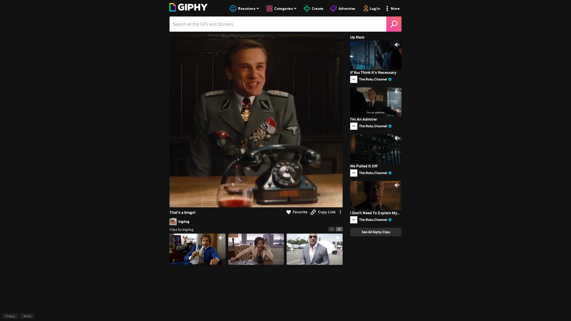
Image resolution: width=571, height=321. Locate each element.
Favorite (300, 212)
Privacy (10, 316)
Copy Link (326, 212)
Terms (27, 316)
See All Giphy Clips (376, 232)
